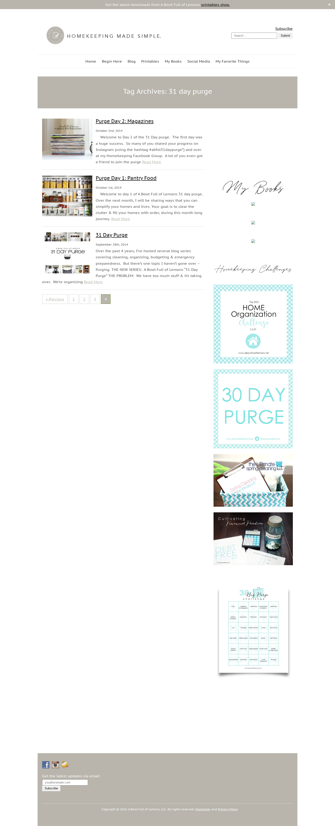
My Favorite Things (233, 61)
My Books (173, 61)
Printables (150, 61)
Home (90, 61)
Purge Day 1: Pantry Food (126, 178)
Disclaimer (203, 809)
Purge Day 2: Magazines (125, 121)
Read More (151, 162)
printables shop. (215, 4)
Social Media (198, 61)
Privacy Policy (228, 809)
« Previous (55, 299)
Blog (132, 61)
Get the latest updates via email (71, 776)
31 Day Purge (112, 235)
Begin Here (112, 61)
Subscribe (284, 28)
